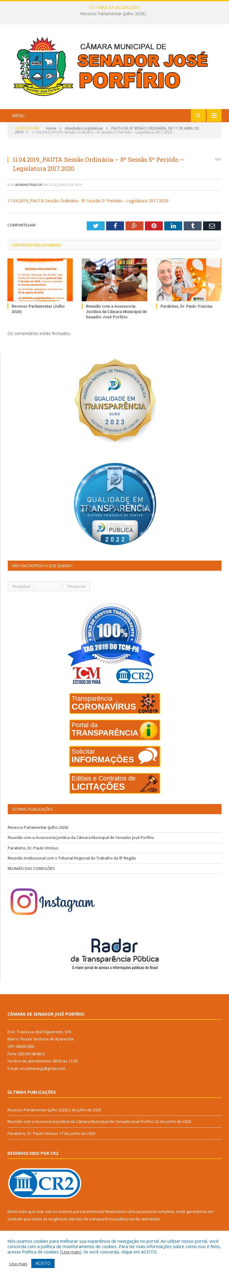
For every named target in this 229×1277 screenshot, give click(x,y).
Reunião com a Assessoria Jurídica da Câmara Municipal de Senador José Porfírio (113, 13)
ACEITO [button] (42, 1263)
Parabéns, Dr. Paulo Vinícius (186, 306)
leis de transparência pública (102, 1219)
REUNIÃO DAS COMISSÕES (31, 868)
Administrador (28, 184)
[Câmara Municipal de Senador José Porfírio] (114, 67)
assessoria (146, 1211)
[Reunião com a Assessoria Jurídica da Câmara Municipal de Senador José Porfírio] (114, 279)
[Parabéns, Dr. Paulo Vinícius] (189, 279)
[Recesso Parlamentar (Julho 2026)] (40, 279)
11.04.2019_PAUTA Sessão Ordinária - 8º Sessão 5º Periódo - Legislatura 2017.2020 (87, 201)
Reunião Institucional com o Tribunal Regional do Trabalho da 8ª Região (72, 858)
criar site (44, 1211)
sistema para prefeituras (80, 1211)
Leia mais (70, 1251)
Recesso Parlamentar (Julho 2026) (38, 827)
